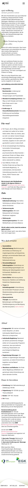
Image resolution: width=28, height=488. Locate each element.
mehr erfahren (19, 307)
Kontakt (22, 485)
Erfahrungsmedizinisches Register (12, 424)
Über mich (4, 485)
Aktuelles (13, 485)
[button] (23, 3)
